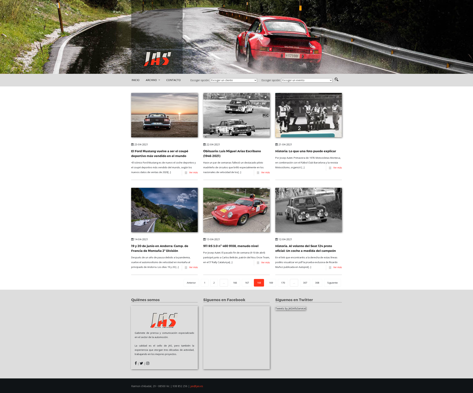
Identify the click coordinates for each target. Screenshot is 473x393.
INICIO (135, 80)
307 (305, 282)
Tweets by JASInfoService (290, 308)
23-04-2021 (141, 144)
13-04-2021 (213, 239)
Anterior (191, 282)
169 (271, 282)
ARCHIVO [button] (152, 80)
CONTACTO (173, 80)
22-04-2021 (213, 144)
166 (235, 282)
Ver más (193, 172)
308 (317, 282)
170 (283, 282)
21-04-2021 (285, 144)
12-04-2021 (285, 239)
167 (247, 282)
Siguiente (332, 282)
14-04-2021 (141, 239)
